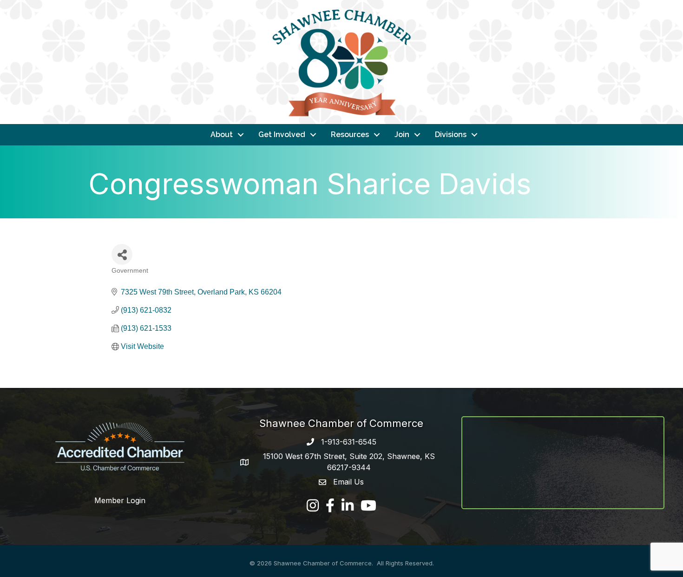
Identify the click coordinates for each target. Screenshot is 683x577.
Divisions (450, 134)
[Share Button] (122, 254)
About (221, 134)
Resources (350, 134)
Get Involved (281, 134)
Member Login (119, 500)
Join (401, 134)
